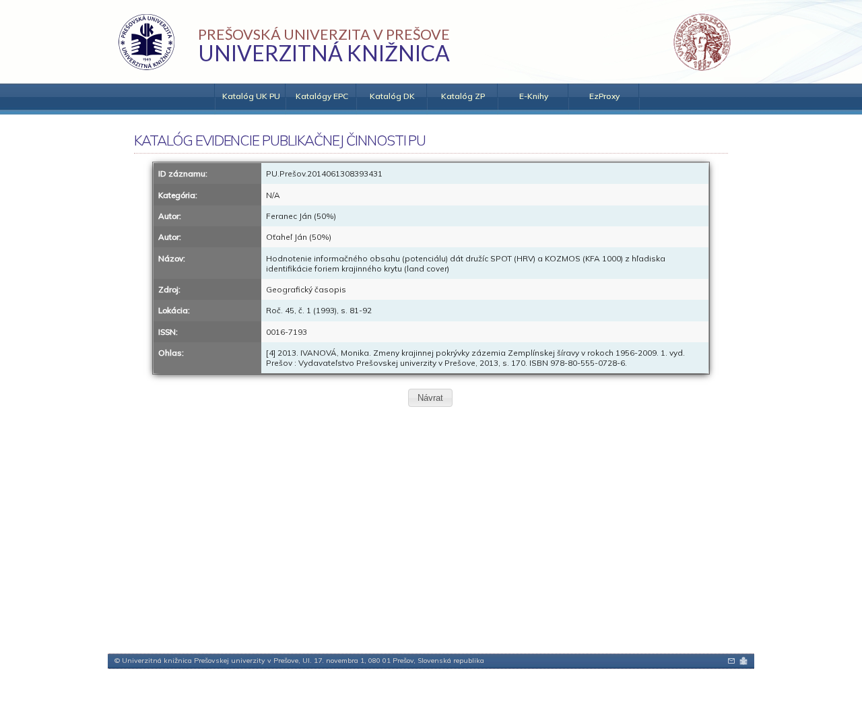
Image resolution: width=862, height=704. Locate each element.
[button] (430, 398)
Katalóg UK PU (251, 96)
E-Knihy (533, 96)
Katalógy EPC (322, 96)
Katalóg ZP (463, 96)
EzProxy (604, 96)
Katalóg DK (392, 96)
